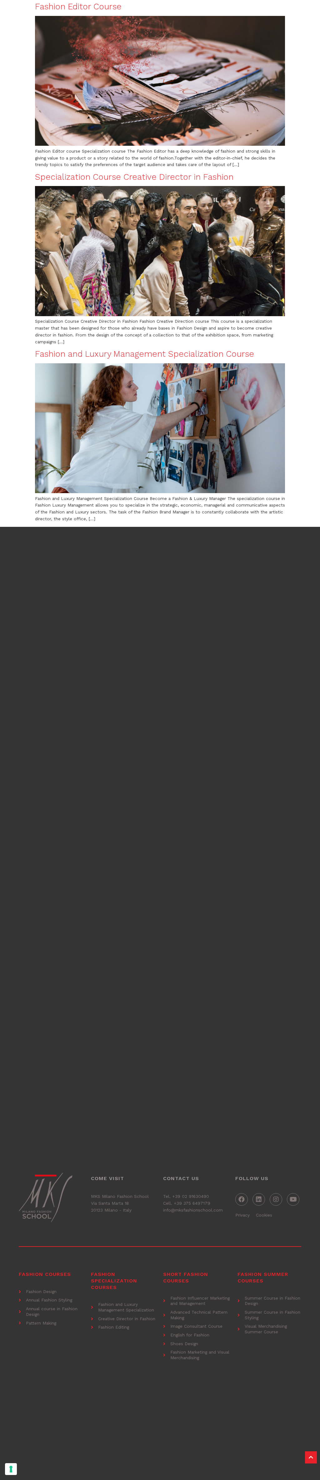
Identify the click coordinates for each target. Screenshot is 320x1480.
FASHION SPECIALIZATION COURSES (114, 1280)
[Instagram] (276, 1199)
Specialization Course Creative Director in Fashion (134, 177)
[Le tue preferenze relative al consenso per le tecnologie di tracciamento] (11, 1469)
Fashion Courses (45, 1274)
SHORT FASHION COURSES (185, 1277)
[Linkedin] (258, 1199)
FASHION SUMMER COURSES (263, 1277)
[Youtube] (293, 1199)
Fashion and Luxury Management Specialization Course (144, 354)
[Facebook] (241, 1199)
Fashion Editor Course (78, 7)
